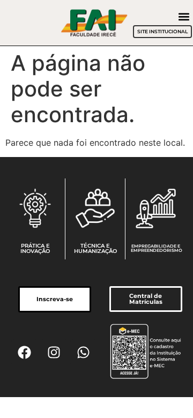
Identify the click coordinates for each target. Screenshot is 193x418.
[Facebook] (24, 352)
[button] (184, 16)
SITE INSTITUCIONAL (162, 31)
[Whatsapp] (83, 352)
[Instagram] (54, 352)
